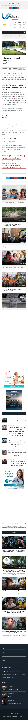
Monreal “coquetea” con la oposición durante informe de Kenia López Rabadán (17, 463)
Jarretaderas (5, 161)
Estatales (24, 69)
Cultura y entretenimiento (17, 69)
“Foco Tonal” (5, 155)
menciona (15, 96)
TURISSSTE (5, 170)
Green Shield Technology (13, 716)
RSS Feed (4, 662)
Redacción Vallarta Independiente (10, 68)
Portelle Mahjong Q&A (14, 0)
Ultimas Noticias (6, 413)
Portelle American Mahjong (5, 0)
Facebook (4, 655)
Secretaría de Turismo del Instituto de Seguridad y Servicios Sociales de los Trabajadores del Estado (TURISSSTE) (11, 165)
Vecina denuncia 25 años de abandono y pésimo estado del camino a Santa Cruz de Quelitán (17, 443)
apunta (9, 121)
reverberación (19, 161)
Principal (9, 69)
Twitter (3, 657)
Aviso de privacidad (10, 710)
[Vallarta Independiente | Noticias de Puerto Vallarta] (10, 15)
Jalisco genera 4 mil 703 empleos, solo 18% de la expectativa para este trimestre (12, 290)
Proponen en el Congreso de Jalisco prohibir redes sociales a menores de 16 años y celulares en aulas (13, 203)
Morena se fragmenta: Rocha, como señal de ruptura (14, 5)
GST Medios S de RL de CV (14, 713)
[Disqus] (14, 331)
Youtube (4, 660)
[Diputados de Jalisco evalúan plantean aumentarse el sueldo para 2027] (14, 236)
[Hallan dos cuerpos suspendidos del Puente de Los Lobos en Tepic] (14, 301)
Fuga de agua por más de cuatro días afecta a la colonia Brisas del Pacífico (17, 454)
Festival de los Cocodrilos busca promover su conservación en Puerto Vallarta (12, 225)
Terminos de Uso (18, 710)
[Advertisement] (14, 360)
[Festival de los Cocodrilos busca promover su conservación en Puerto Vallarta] (14, 215)
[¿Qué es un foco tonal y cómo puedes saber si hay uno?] (14, 48)
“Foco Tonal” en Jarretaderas (17, 155)
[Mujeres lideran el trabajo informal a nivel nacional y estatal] (14, 258)
